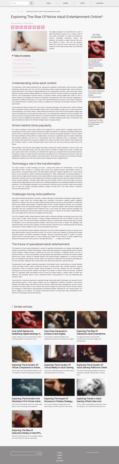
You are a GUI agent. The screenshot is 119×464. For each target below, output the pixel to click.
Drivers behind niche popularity (22, 64)
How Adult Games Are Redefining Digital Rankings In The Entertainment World (95, 64)
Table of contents (22, 55)
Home (13, 11)
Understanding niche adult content (23, 60)
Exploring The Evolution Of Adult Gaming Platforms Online (92, 366)
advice (54, 239)
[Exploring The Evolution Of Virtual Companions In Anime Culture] (27, 353)
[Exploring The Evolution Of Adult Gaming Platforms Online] (92, 353)
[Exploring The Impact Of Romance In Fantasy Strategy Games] (59, 387)
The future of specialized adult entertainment (26, 75)
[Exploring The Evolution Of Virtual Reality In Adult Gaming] (59, 353)
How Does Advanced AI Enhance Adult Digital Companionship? (55, 334)
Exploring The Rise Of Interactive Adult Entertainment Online (95, 123)
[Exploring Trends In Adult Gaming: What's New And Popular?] (92, 387)
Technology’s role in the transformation (24, 68)
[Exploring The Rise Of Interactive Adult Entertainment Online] (96, 109)
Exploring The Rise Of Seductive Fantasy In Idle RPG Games (26, 433)
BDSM (83, 3)
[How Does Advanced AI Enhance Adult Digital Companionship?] (96, 80)
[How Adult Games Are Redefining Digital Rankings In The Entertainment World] (96, 49)
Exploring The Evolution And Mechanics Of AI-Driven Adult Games (26, 401)
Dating (49, 3)
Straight (65, 3)
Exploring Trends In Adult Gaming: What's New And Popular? (89, 401)
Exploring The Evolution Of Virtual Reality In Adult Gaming (59, 366)
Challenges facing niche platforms (23, 71)
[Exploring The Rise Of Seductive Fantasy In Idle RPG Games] (27, 419)
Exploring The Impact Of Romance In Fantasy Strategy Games (58, 401)
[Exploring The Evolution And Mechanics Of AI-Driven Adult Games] (27, 387)
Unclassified (99, 3)
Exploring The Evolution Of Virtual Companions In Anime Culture (26, 367)
